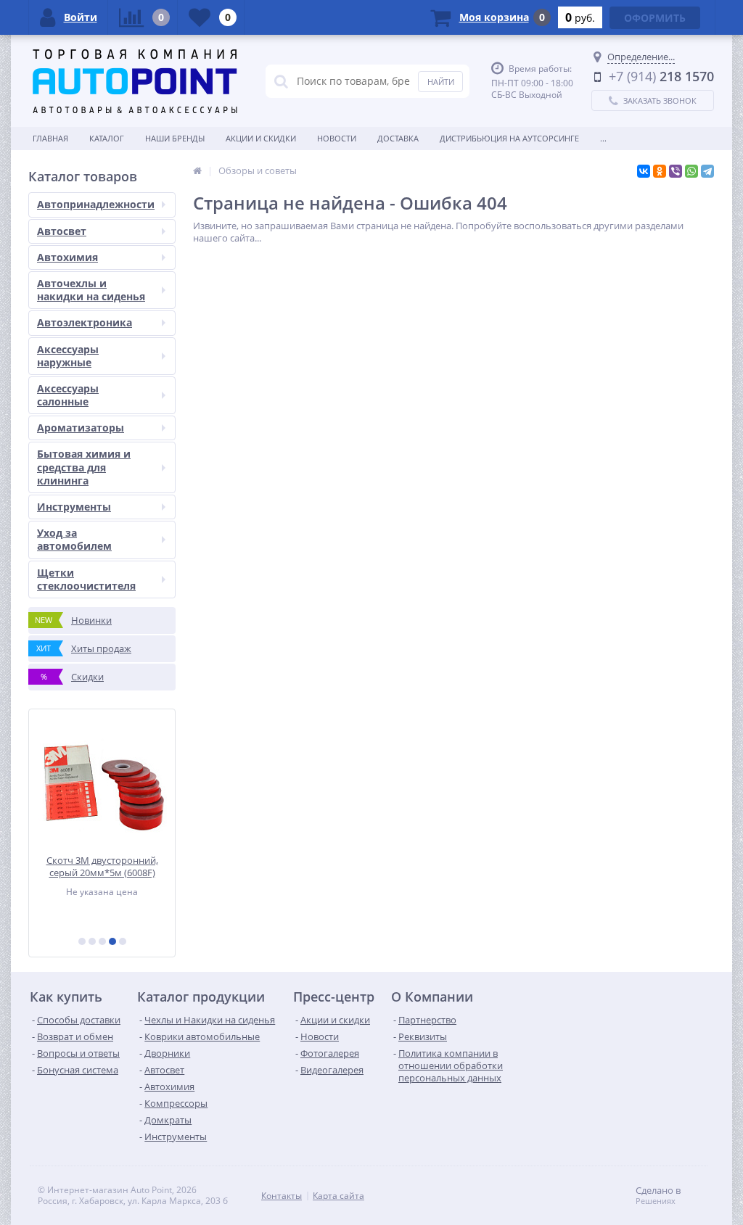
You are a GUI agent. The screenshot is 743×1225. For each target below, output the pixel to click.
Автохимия (67, 257)
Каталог (106, 138)
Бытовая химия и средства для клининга (84, 467)
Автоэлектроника (84, 322)
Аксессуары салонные (68, 394)
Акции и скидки (261, 138)
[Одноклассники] (659, 171)
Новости (336, 138)
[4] (112, 941)
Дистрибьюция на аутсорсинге (509, 138)
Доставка (398, 138)
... (603, 138)
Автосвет (61, 231)
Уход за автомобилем (74, 539)
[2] (92, 941)
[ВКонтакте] (643, 171)
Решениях (656, 1201)
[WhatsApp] (691, 171)
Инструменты (74, 506)
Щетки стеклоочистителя (86, 579)
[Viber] (675, 171)
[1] (82, 941)
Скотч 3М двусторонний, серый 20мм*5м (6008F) (102, 866)
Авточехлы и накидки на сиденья (91, 289)
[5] (122, 941)
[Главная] (197, 170)
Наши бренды (175, 138)
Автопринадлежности (96, 204)
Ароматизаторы (80, 427)
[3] (102, 941)
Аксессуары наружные (68, 355)
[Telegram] (707, 171)
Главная (50, 138)
